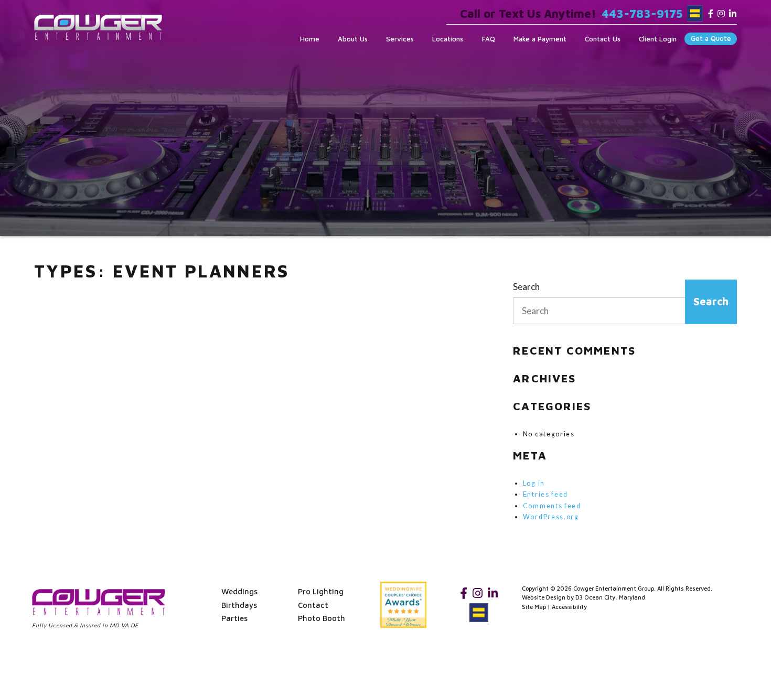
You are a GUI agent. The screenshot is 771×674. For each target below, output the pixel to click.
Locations (447, 39)
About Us (353, 39)
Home (309, 39)
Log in (534, 483)
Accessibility (569, 606)
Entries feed (545, 494)
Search (526, 286)
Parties (234, 618)
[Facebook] (710, 13)
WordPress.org (551, 517)
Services (400, 39)
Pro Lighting (321, 591)
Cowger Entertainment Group (613, 588)
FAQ (488, 39)
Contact (313, 605)
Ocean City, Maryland (614, 597)
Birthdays (239, 605)
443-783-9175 (642, 13)
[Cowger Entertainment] (98, 27)
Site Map (534, 606)
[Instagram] (721, 13)
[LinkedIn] (732, 13)
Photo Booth (321, 618)
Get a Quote (711, 38)
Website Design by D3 (552, 597)
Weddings (239, 591)
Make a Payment (539, 39)
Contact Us (602, 39)
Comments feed (552, 506)
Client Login (658, 39)
